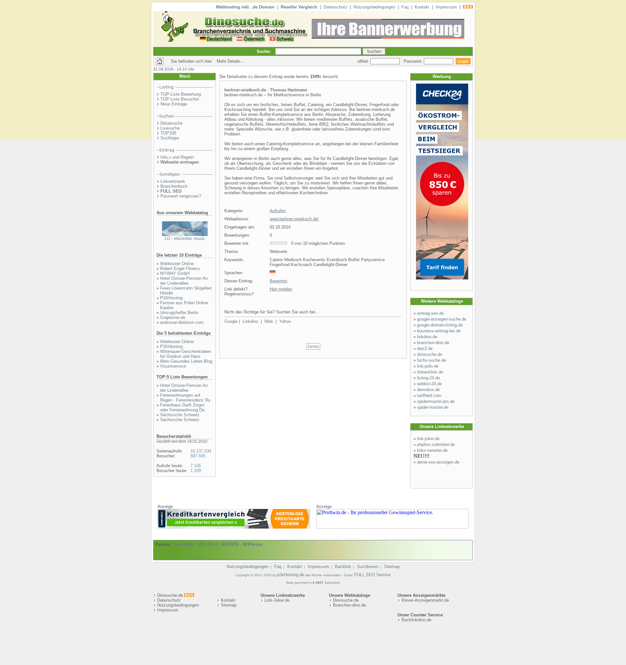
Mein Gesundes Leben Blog (186, 361)
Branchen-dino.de (349, 605)
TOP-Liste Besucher (179, 99)
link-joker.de (428, 438)
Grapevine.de (172, 317)
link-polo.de (428, 366)
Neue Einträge (173, 104)
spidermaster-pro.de (436, 401)
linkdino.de (427, 336)
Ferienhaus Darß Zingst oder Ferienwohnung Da (182, 407)
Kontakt (422, 7)
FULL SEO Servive (372, 574)
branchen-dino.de (433, 342)
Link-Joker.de (277, 600)
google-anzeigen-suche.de (441, 319)
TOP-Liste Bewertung (180, 94)
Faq (405, 7)
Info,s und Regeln (177, 157)
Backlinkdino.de (416, 619)
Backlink (343, 566)
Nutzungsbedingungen (374, 7)
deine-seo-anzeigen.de (438, 462)
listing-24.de (428, 377)
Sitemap (392, 566)
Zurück (313, 346)
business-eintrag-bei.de (439, 330)
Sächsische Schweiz (180, 414)
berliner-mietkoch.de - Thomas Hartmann (265, 89)
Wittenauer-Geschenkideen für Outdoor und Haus (185, 354)
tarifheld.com (429, 395)
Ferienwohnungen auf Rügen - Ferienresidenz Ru (185, 398)
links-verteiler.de (432, 450)
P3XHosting (171, 297)
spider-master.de (432, 407)
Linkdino (250, 321)
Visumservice (173, 366)
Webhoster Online (177, 263)
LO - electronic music (185, 238)
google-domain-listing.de (440, 325)
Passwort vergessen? (180, 196)
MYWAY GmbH (174, 273)
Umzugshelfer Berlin (179, 312)
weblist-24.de (429, 383)
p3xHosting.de (290, 574)
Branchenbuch (173, 186)
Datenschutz (335, 7)
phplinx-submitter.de (436, 444)
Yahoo (285, 321)
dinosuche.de (429, 354)
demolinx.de (428, 389)
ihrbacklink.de (430, 372)
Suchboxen (367, 566)
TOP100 (168, 133)
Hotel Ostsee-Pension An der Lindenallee (184, 281)
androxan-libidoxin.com (181, 322)
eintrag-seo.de (430, 313)
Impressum (446, 7)
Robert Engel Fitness (180, 268)
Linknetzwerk (172, 181)
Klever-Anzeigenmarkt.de (425, 600)
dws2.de (425, 348)
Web (268, 321)
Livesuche (170, 128)
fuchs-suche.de (431, 360)
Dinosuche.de (346, 600)
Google (231, 321)
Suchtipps (169, 137)
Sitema (227, 605)
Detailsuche (171, 123)
